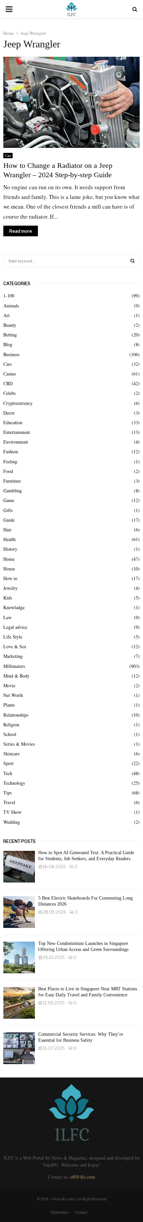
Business (11, 354)
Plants (9, 705)
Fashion (10, 451)
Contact (81, 1212)
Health (9, 539)
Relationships (15, 715)
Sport (8, 763)
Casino (9, 374)
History (10, 549)
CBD (8, 383)
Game (8, 500)
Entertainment (16, 432)
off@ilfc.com (82, 1177)
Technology (14, 783)
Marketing (13, 656)
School (9, 734)
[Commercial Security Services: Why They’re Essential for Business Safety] (19, 1048)
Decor (9, 413)
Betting (10, 334)
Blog (7, 344)
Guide (9, 520)
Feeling (10, 461)
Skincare (11, 753)
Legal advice (15, 627)
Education (12, 422)
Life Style (12, 637)
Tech (7, 773)
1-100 (8, 295)
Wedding (11, 822)
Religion (11, 724)
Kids (7, 597)
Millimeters (14, 666)
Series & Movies (19, 744)
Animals (11, 305)
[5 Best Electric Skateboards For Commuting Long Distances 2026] (19, 912)
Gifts (8, 510)
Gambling (12, 490)
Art (6, 315)
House (9, 568)
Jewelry (10, 588)
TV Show (12, 812)
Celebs (9, 393)
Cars (8, 155)
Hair (7, 529)
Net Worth (13, 695)
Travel (9, 802)
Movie (9, 685)
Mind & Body (16, 676)
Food (8, 471)
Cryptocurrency (18, 403)
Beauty (9, 325)
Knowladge (14, 607)
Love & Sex (14, 646)
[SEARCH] (132, 260)
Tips (7, 792)
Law (7, 617)
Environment (15, 442)
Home (9, 559)
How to (10, 578)
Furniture (12, 481)
